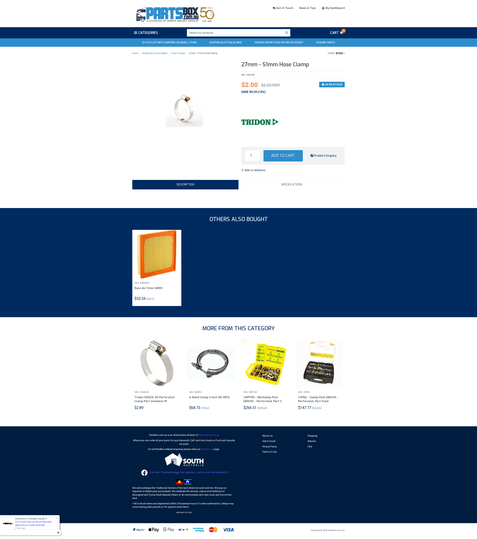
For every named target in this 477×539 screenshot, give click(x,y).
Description (185, 184)
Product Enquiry (325, 156)
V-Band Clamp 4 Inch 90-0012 (209, 397)
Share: (332, 53)
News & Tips (307, 8)
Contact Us (207, 449)
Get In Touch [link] (269, 441)
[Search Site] (286, 33)
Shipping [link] (312, 435)
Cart (337, 32)
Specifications (291, 184)
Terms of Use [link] (269, 451)
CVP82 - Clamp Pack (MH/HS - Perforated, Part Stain (318, 399)
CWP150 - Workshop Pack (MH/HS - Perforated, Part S (263, 399)
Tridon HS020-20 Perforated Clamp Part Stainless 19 (154, 399)
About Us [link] (267, 435)
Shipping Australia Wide (225, 42)
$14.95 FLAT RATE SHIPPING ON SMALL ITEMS (169, 42)
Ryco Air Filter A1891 (148, 288)
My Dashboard (335, 8)
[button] (253, 170)
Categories (148, 33)
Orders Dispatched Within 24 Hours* (279, 42)
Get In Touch (284, 8)
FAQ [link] (310, 446)
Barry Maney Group (209, 435)
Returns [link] (312, 441)
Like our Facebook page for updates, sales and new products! (188, 472)
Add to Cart (283, 155)
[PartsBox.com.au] (174, 13)
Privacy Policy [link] (269, 446)
